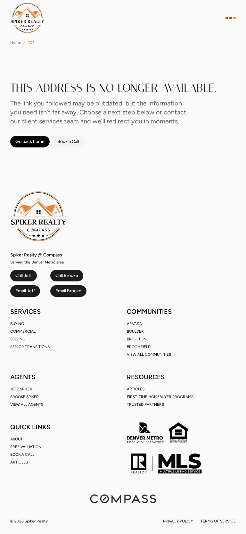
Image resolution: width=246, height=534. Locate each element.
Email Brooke (68, 291)
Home (15, 42)
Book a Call (68, 141)
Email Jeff (25, 291)
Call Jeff (23, 275)
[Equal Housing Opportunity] (178, 432)
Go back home (30, 141)
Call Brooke (66, 275)
